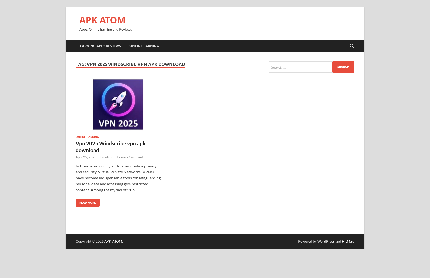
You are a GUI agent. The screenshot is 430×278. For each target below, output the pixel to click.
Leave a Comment (130, 157)
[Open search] (352, 46)
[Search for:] (311, 67)
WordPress (326, 241)
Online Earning (144, 46)
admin (109, 157)
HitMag (348, 241)
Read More (86, 201)
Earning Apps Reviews (100, 46)
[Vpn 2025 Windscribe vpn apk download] (119, 104)
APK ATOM (102, 20)
